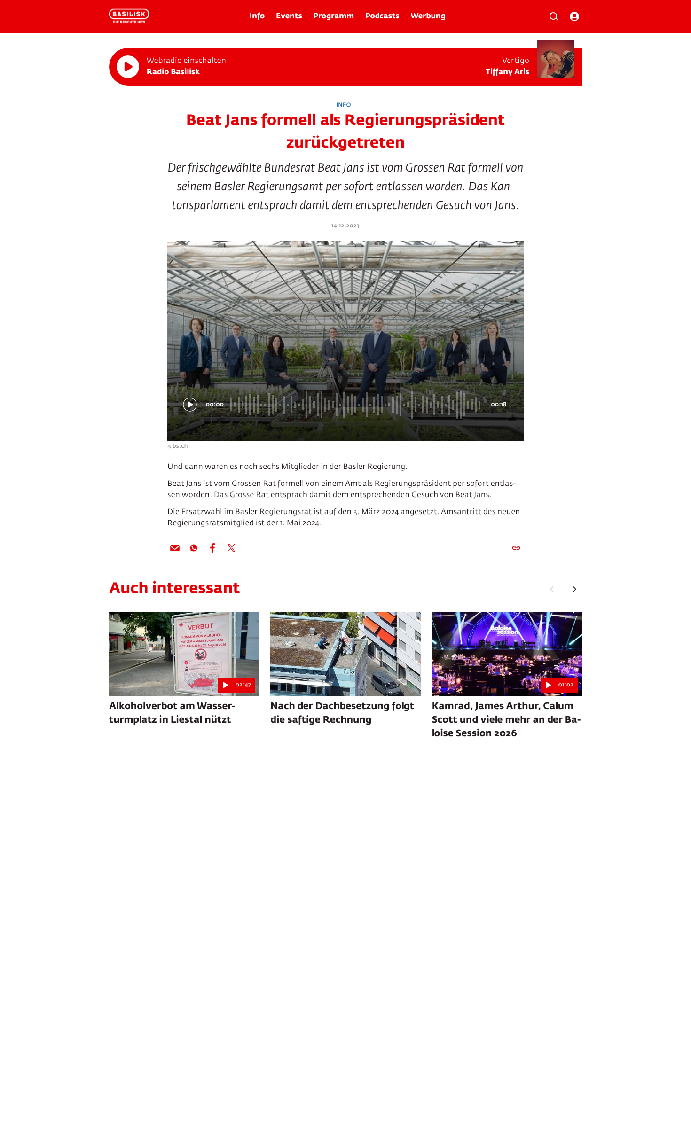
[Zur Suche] (553, 16)
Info (257, 16)
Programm (334, 16)
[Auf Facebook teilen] (212, 547)
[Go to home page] (129, 16)
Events (289, 16)
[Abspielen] (128, 66)
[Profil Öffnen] (574, 16)
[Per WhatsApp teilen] (193, 547)
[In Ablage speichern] (516, 547)
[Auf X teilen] (231, 547)
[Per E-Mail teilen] (174, 547)
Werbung (428, 16)
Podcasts (382, 16)
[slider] (356, 404)
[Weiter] (574, 589)
